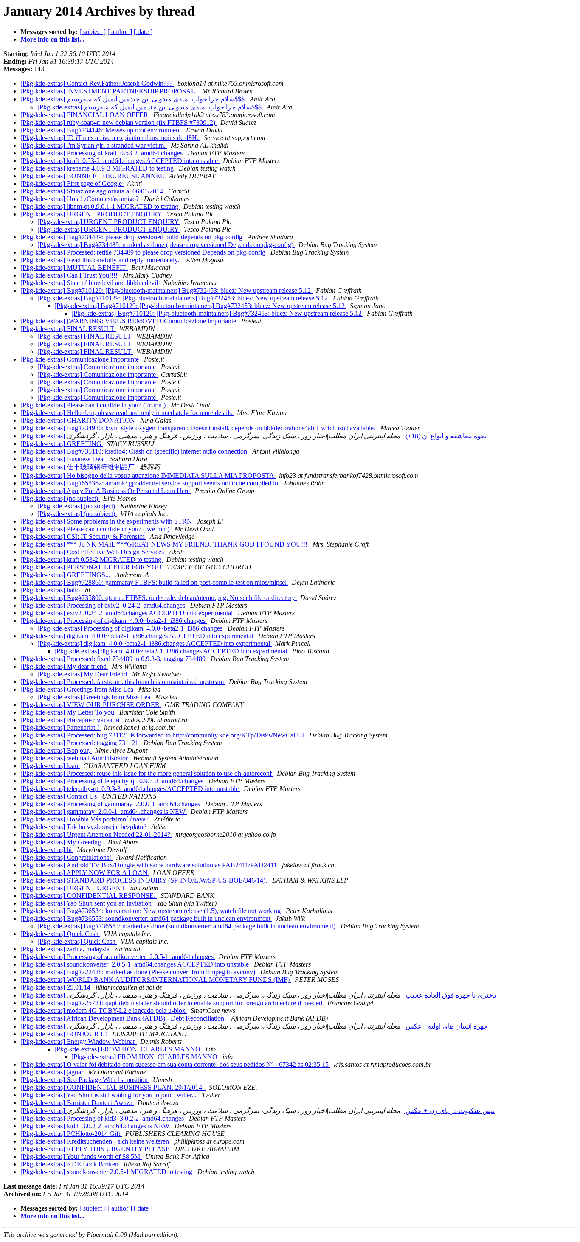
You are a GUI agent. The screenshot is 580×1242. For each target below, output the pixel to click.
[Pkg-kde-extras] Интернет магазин (70, 719)
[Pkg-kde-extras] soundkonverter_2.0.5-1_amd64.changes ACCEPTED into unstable (135, 964)
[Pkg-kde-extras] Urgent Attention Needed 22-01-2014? (96, 834)
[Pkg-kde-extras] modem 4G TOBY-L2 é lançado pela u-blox (103, 1010)
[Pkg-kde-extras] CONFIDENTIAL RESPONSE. (88, 895)
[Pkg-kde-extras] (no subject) (60, 498)
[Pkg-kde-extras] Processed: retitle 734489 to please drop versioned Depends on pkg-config (143, 252)
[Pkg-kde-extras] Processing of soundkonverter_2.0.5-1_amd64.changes (117, 956)
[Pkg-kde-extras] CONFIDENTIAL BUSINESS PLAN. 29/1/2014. (113, 1087)
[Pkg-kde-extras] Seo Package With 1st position (84, 1079)
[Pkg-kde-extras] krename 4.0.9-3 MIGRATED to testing (97, 168)
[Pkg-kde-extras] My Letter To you (68, 712)
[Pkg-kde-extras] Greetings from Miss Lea (77, 689)
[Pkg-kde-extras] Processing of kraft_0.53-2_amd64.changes (102, 153)
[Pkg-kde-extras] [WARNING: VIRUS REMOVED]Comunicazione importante (129, 321)
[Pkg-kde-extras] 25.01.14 (56, 987)
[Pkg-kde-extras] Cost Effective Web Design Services (93, 551)
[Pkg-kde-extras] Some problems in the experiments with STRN (107, 521)
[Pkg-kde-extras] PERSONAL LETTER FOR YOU (91, 567)
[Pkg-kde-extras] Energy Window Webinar (78, 1041)
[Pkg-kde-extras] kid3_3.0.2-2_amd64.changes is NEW (95, 1126)
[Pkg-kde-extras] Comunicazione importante (80, 359)
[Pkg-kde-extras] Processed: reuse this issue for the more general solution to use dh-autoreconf (146, 773)
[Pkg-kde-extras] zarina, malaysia (65, 949)
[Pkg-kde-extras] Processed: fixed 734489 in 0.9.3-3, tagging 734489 (113, 658)
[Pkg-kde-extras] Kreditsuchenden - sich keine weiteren (95, 1141)
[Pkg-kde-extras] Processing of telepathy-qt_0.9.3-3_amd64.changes (112, 781)
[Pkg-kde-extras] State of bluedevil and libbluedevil (90, 282)
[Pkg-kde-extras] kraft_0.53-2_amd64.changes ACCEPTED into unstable (120, 160)
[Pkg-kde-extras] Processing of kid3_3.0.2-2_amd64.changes (103, 1118)
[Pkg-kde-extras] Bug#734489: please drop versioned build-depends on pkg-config (132, 237)
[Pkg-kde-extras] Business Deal (63, 459)
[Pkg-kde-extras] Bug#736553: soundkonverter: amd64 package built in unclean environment (146, 918)
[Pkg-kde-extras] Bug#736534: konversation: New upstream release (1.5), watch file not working (151, 910)
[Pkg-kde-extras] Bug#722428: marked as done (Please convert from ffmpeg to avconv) (138, 972)
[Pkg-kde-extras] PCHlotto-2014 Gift (71, 1133)
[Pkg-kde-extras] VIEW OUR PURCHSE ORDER (90, 704)
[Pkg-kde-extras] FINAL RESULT (68, 328)
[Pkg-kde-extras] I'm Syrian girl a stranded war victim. (93, 145)
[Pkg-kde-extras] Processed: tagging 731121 (80, 742)
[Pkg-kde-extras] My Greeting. (62, 842)
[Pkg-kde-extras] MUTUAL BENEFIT (74, 267)
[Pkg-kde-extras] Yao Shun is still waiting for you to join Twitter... (109, 1095)
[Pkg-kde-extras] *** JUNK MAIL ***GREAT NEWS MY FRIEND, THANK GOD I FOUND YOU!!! (164, 544)
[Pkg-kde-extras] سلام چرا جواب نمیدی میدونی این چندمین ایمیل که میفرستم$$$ (133, 99)
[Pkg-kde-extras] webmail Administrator (75, 758)
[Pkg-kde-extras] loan (50, 765)
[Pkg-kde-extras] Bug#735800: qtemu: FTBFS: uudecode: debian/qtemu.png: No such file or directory (158, 597)
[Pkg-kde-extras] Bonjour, (56, 750)
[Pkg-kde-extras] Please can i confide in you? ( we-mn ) (95, 529)
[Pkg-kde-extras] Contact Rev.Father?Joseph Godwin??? (97, 83)
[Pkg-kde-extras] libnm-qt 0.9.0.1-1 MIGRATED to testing (100, 206)
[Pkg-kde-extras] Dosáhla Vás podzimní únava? (85, 819)
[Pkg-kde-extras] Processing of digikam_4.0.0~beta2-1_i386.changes (113, 620)
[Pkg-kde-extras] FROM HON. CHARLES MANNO (128, 1049)
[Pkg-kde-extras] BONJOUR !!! (64, 1033)
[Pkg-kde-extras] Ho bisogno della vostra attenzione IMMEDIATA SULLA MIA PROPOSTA (148, 475)
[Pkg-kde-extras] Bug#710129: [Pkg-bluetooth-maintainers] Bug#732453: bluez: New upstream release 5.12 (166, 290)
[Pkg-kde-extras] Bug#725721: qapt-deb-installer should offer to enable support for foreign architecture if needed (172, 1002)
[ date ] (143, 31)
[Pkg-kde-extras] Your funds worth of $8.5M (81, 1156)
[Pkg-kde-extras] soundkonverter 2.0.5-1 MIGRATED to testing (107, 1171)
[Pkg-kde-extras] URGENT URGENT (73, 888)
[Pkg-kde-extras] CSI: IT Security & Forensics (83, 536)
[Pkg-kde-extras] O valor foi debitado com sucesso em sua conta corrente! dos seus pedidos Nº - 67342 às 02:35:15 (175, 1064)
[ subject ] (92, 31)
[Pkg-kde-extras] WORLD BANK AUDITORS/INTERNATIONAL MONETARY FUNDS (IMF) (155, 979)
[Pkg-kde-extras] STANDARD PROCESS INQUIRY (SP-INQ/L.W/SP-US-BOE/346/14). (144, 880)
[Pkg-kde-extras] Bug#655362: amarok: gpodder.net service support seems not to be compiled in (150, 483)
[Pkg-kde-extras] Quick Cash (60, 933)
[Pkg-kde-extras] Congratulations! (66, 857)
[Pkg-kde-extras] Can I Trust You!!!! (69, 275)
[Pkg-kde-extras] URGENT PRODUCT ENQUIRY (91, 214)
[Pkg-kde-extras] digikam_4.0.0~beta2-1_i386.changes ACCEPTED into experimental (137, 635)
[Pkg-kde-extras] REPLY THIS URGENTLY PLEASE (96, 1148)
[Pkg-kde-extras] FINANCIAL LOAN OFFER (85, 114)
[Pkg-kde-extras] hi (46, 849)
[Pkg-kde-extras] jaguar (52, 1072)
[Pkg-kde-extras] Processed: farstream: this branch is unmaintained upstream (122, 681)
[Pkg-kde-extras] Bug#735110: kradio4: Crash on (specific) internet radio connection (134, 451)
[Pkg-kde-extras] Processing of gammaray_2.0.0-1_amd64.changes (111, 803)
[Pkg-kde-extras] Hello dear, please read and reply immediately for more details (127, 412)
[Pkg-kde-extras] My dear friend (64, 666)
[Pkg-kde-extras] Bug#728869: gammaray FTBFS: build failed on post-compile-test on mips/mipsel (154, 582)
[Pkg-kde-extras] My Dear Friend (83, 674)
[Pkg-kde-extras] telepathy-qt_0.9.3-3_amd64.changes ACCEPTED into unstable (130, 788)
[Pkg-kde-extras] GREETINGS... (66, 574)
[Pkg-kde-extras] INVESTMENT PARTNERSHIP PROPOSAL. (109, 91)
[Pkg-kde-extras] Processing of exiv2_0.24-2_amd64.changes (103, 605)
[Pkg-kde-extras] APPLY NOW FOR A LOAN (84, 872)
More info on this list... (52, 39)
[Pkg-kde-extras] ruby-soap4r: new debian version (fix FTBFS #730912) (118, 122)
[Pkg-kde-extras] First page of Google (72, 183)
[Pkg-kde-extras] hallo (51, 590)
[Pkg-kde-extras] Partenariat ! (60, 727)
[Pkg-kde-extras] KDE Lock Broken (70, 1164)
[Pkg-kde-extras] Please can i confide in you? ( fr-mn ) (93, 405)
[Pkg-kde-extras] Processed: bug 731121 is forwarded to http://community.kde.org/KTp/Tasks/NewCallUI (163, 735)
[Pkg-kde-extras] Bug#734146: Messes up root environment (101, 130)
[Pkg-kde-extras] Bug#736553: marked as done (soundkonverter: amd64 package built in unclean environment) (187, 926)
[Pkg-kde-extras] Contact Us (59, 796)
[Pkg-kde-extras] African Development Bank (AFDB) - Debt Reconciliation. (124, 1018)
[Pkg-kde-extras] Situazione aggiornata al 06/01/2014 (92, 191)
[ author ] (119, 31)
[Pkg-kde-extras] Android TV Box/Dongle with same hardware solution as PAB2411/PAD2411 (149, 865)
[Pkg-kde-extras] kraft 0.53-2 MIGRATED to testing (91, 559)
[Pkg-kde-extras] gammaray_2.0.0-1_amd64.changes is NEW (103, 811)
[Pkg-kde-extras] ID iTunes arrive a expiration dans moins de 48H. (110, 137)
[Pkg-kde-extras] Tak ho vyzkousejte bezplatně (84, 826)
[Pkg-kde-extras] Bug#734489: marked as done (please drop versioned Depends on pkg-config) (166, 244)
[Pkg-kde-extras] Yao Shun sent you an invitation (86, 903)
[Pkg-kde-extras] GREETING (61, 443)
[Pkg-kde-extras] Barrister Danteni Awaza (77, 1102)
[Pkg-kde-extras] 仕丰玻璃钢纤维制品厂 (78, 467)
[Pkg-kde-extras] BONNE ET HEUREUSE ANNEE (93, 175)
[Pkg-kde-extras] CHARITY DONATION (78, 420)
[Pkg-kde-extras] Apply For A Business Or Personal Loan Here (105, 490)
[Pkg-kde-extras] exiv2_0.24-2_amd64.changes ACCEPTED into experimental (127, 613)
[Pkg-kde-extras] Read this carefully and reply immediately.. (101, 260)
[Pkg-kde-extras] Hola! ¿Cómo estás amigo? (80, 198)
